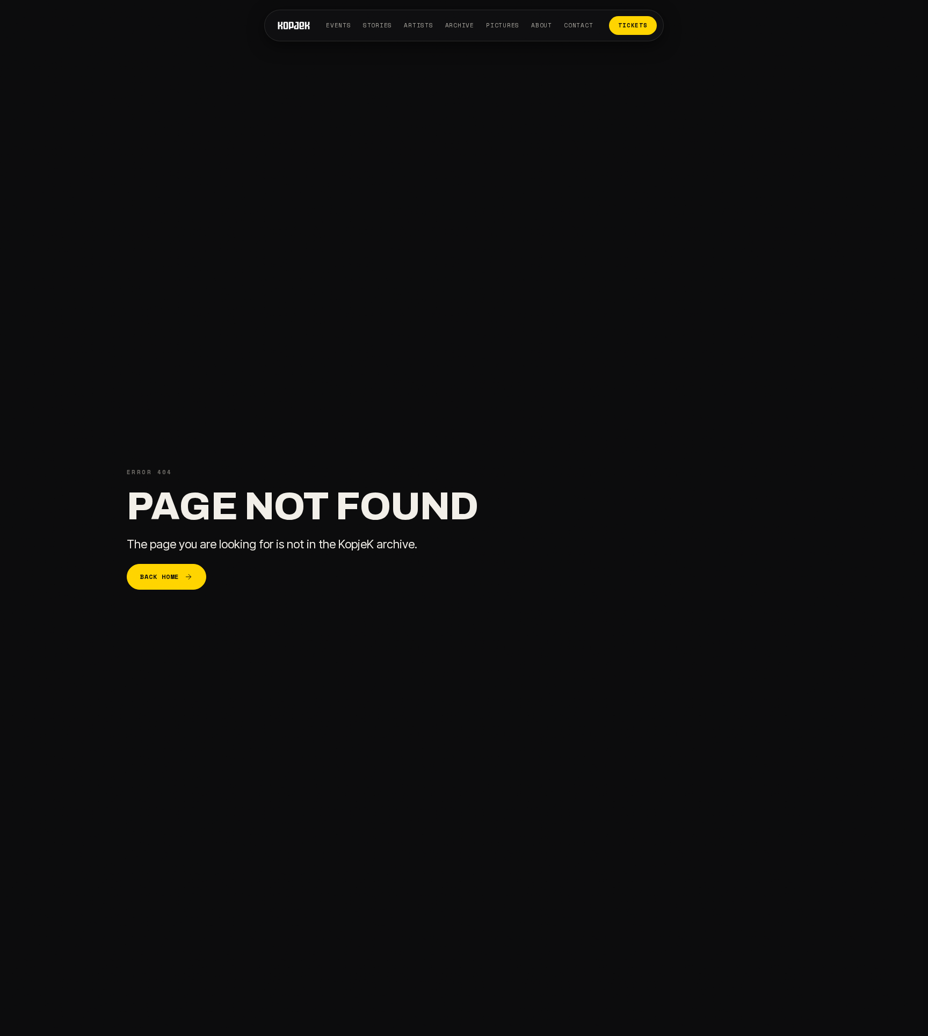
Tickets (632, 25)
